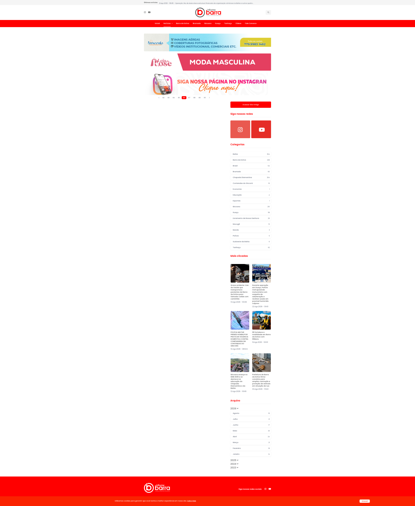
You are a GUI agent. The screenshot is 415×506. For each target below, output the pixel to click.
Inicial (157, 23)
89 (200, 98)
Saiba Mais (191, 501)
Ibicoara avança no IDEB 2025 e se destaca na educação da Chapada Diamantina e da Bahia (239, 381)
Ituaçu (218, 23)
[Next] (209, 97)
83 (168, 98)
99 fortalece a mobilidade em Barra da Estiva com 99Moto (261, 335)
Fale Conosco (250, 23)
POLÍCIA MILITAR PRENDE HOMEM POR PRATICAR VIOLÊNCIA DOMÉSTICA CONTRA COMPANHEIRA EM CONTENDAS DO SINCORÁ (239, 339)
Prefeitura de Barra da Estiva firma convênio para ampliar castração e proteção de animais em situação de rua (261, 380)
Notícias (167, 23)
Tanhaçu (228, 23)
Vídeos (238, 23)
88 (194, 98)
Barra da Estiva (182, 23)
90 (205, 98)
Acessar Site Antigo (251, 104)
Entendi (365, 501)
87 (189, 98)
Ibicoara (207, 23)
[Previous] (159, 97)
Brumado (197, 23)
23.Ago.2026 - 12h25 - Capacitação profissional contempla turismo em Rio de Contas (191, 2)
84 (174, 98)
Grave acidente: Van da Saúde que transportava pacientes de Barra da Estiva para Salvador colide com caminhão (240, 292)
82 (163, 98)
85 (179, 98)
